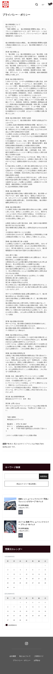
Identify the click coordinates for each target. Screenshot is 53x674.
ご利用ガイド (39, 656)
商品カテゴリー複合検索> (26, 484)
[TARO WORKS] (5, 4)
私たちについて (25, 656)
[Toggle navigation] (43, 4)
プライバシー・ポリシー (21, 660)
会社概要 (12, 656)
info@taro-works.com (24, 426)
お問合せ (37, 660)
